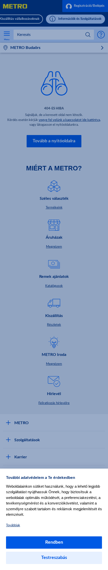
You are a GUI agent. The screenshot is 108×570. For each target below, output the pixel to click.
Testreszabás (54, 557)
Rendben (54, 542)
